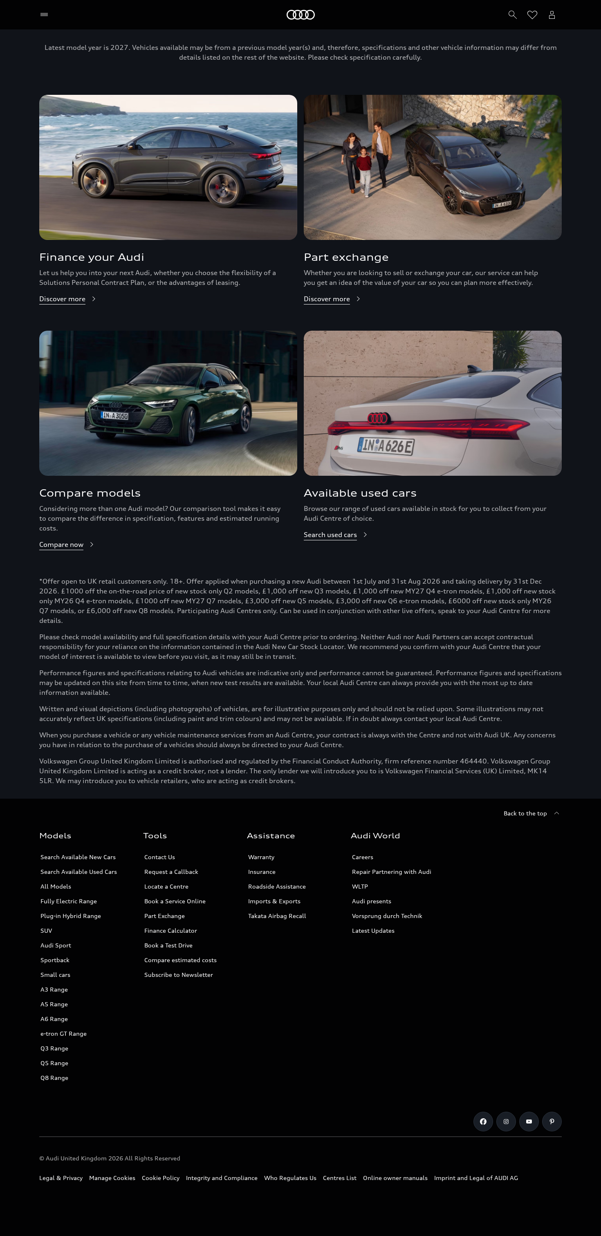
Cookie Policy (160, 1177)
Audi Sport (55, 945)
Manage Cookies (112, 1177)
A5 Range (54, 1004)
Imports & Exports (274, 901)
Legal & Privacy (61, 1177)
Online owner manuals (395, 1177)
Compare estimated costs (180, 959)
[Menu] (46, 14)
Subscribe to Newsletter (178, 974)
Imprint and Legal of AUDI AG (476, 1177)
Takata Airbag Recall (277, 915)
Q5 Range (54, 1062)
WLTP (360, 886)
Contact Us (159, 856)
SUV (46, 930)
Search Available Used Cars (78, 871)
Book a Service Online (175, 901)
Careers (362, 856)
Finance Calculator (170, 930)
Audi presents (371, 901)
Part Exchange (164, 915)
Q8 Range (54, 1077)
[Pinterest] (552, 1121)
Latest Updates (373, 930)
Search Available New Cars (78, 856)
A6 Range (54, 1018)
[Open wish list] (532, 15)
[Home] (301, 15)
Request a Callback (171, 871)
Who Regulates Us (290, 1177)
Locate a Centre (166, 886)
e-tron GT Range (63, 1033)
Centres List (340, 1177)
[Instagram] (506, 1121)
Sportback (55, 959)
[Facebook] (483, 1121)
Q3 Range (54, 1048)
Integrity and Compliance (222, 1177)
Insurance (262, 871)
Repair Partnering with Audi (391, 871)
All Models (55, 886)
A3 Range (54, 989)
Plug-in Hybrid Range (70, 915)
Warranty (261, 856)
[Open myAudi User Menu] (552, 15)
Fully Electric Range (68, 901)
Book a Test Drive (168, 945)
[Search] (513, 15)
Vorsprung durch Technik (387, 915)
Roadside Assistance (277, 886)
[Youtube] (529, 1121)
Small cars (55, 974)
